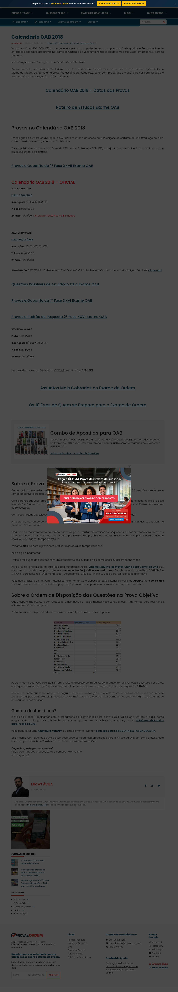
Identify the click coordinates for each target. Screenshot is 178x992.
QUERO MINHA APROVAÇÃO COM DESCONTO (89, 498)
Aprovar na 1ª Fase (109, 4)
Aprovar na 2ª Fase (134, 4)
